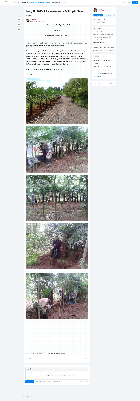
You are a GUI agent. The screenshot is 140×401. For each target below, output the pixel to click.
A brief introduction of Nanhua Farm (102, 45)
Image (30, 369)
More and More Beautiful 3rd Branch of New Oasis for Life (104, 50)
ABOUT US (25, 2)
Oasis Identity (70, 375)
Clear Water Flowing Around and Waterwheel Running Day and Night (104, 47)
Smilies (39, 369)
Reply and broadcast (40, 381)
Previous (97, 83)
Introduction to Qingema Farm (100, 31)
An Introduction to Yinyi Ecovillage (101, 37)
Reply (29, 358)
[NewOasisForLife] (7, 2)
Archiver (23, 396)
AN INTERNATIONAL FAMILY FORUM (40, 2)
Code (37, 369)
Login (129, 2)
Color (28, 369)
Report (85, 358)
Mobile (29, 396)
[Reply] (19, 25)
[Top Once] (19, 19)
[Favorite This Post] (19, 30)
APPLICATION (56, 2)
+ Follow (98, 15)
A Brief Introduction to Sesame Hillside (103, 34)
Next (111, 83)
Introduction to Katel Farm (99, 39)
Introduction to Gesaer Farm (100, 42)
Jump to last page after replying (55, 381)
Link (33, 369)
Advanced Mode (84, 369)
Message (109, 15)
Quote (35, 369)
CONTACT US (66, 2)
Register (135, 2)
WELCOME (16, 2)
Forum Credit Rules (84, 381)
